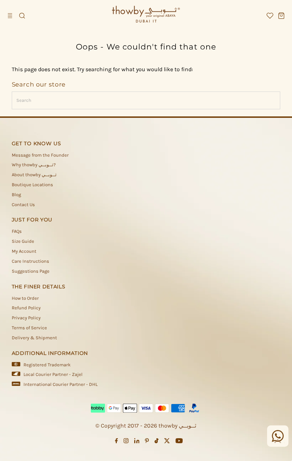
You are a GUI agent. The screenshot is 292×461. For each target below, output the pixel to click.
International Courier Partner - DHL (61, 384)
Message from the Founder (40, 155)
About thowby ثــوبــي (34, 174)
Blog (16, 194)
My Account (24, 251)
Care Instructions (30, 261)
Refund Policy (26, 307)
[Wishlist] (269, 15)
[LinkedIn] (136, 441)
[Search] (22, 15)
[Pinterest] (147, 441)
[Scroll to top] (278, 441)
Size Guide (23, 241)
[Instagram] (126, 441)
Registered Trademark (47, 364)
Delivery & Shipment (34, 337)
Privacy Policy (26, 317)
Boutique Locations (32, 184)
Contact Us (23, 204)
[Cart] (281, 15)
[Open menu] (10, 15)
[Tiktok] (156, 441)
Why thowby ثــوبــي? (34, 164)
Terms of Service (29, 327)
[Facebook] (116, 441)
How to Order (25, 298)
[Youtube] (179, 441)
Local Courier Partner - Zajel (53, 374)
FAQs (17, 231)
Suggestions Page (30, 271)
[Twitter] (167, 441)
